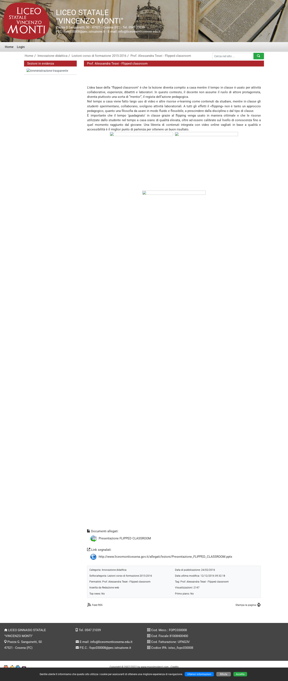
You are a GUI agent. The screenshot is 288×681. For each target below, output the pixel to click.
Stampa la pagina (246, 605)
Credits (175, 666)
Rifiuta (223, 674)
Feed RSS (97, 605)
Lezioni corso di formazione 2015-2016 (99, 56)
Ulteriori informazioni (199, 674)
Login (21, 47)
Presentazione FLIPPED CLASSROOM (125, 538)
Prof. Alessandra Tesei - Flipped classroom (161, 56)
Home (9, 47)
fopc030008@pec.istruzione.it (110, 648)
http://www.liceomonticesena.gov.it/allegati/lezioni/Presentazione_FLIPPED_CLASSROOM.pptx (165, 557)
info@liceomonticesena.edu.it (111, 642)
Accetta (240, 674)
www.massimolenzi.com (155, 666)
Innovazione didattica (52, 56)
